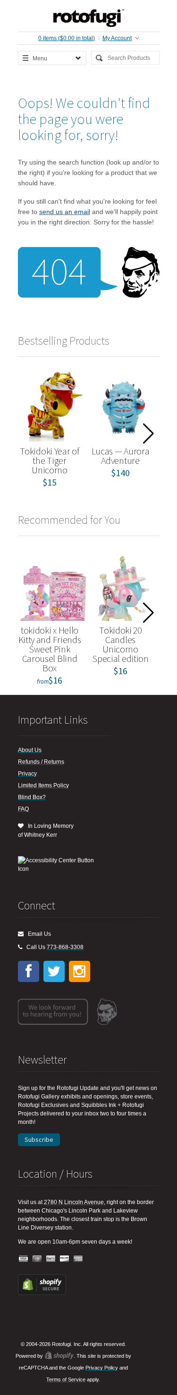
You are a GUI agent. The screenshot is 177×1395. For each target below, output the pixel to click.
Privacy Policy (101, 1367)
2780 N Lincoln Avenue (74, 1202)
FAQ (23, 809)
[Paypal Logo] (51, 1259)
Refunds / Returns (41, 762)
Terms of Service (65, 1379)
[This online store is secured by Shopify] (42, 1293)
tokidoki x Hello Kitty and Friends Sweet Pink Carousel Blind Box (49, 649)
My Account (117, 38)
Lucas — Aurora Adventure (121, 455)
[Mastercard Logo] (37, 1259)
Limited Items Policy (43, 785)
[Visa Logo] (23, 1259)
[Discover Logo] (64, 1259)
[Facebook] (28, 971)
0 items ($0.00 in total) (66, 38)
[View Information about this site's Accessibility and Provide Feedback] (59, 864)
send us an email (64, 211)
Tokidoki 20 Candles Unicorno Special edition (120, 644)
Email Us (37, 934)
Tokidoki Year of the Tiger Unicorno (49, 460)
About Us (30, 750)
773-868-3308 (65, 947)
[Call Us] (20, 947)
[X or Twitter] (54, 971)
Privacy (27, 773)
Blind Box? (32, 797)
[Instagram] (79, 971)
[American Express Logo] (78, 1259)
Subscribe (39, 1139)
